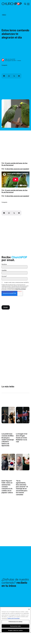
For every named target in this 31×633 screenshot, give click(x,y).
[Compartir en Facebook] (4, 75)
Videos (4, 14)
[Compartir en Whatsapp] (9, 75)
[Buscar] (25, 3)
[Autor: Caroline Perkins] (18, 468)
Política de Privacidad (13, 618)
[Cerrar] (29, 609)
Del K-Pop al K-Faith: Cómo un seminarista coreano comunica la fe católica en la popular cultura (7, 487)
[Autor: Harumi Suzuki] (4, 421)
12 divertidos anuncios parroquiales (17, 169)
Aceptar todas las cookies (15, 630)
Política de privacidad (20, 289)
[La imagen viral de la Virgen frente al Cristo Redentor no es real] (22, 415)
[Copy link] (18, 75)
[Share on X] (13, 75)
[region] (15, 620)
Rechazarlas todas (15, 626)
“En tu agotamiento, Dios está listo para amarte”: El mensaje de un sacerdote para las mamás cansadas (22, 488)
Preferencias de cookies (15, 621)
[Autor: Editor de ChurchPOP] (3, 60)
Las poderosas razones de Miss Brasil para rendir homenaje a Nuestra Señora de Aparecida (8, 439)
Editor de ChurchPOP (10, 59)
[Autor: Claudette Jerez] (4, 468)
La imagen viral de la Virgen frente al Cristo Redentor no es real (21, 438)
